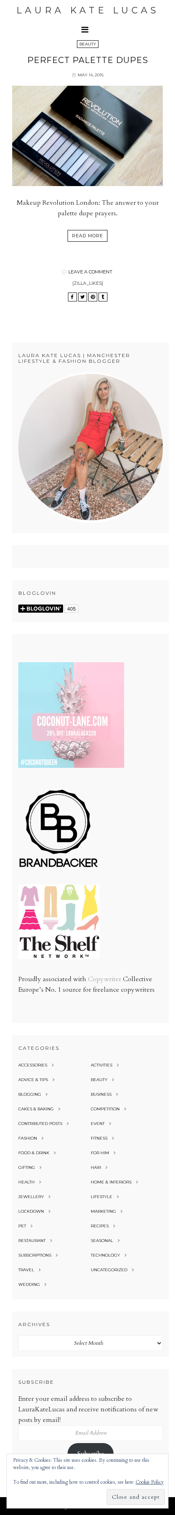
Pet (22, 1226)
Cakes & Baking (36, 1109)
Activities (101, 1065)
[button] (87, 29)
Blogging (29, 1094)
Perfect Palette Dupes (87, 60)
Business (101, 1094)
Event (98, 1123)
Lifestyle (101, 1196)
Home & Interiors (111, 1182)
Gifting (26, 1167)
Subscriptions (34, 1255)
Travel (26, 1269)
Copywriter (104, 979)
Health (26, 1182)
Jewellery (31, 1196)
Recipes (100, 1226)
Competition (105, 1109)
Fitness (99, 1138)
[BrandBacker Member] (59, 867)
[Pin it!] (92, 297)
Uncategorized (109, 1269)
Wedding (29, 1284)
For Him (100, 1152)
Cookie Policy (150, 1482)
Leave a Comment (90, 272)
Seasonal (102, 1240)
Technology (105, 1255)
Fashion (27, 1138)
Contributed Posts (40, 1123)
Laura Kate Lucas (87, 10)
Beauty (87, 44)
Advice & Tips (33, 1079)
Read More (87, 235)
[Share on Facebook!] (72, 297)
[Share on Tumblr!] (102, 297)
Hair (96, 1167)
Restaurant (32, 1240)
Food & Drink (33, 1152)
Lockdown (31, 1211)
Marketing (103, 1211)
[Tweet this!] (82, 297)
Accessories (32, 1065)
